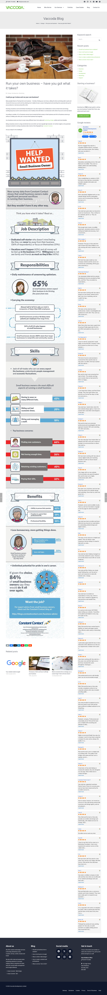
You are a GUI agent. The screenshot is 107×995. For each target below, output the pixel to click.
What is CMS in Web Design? (86, 54)
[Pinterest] (99, 1)
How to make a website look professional (89, 57)
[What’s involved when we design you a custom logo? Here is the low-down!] (62, 663)
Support (81, 77)
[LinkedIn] (93, 1)
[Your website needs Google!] (16, 663)
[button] (63, 7)
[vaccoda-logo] (15, 7)
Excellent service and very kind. (87, 833)
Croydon (8, 953)
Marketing (21, 93)
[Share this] (11, 645)
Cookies (78, 990)
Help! (99, 990)
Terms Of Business (92, 990)
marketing (47, 120)
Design (9, 93)
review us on (92, 136)
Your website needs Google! (13, 672)
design (52, 120)
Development (15, 93)
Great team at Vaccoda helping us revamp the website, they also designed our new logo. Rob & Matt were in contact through (89, 771)
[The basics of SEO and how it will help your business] (39, 663)
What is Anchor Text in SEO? (86, 59)
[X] (90, 1)
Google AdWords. (12, 967)
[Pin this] (22, 645)
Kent (19, 951)
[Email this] (7, 645)
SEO (9, 965)
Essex (7, 955)
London (17, 953)
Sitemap (65, 990)
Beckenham (15, 951)
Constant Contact (47, 126)
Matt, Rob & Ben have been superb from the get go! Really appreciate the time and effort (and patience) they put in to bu (89, 329)
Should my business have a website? (88, 49)
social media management (18, 965)
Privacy (83, 990)
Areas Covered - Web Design (14, 971)
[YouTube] (96, 1)
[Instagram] (87, 1)
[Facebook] (84, 1)
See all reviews (85, 136)
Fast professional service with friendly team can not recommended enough (88, 676)
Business (81, 69)
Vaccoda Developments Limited (89, 129)
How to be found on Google (86, 52)
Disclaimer (71, 990)
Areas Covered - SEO (12, 973)
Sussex (21, 953)
